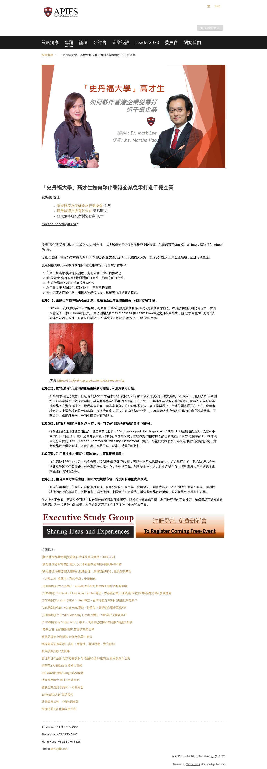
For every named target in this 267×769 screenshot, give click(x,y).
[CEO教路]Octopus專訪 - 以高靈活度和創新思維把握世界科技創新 (85, 586)
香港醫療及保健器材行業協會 (80, 205)
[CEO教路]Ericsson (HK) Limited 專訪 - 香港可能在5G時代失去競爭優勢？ (90, 600)
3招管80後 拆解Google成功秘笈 (63, 673)
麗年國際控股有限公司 (74, 210)
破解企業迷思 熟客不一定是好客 (62, 687)
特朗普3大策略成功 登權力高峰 (62, 665)
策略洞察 (47, 55)
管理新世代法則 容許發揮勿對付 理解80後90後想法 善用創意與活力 (86, 658)
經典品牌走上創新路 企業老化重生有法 (67, 636)
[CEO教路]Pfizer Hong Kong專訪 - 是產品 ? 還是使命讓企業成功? (84, 607)
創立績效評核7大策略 (56, 651)
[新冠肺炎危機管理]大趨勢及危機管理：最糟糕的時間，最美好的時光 (87, 571)
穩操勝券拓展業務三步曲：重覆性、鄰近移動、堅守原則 (78, 644)
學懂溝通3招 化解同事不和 (59, 709)
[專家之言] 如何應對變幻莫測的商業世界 (68, 629)
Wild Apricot (193, 764)
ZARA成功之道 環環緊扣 (57, 694)
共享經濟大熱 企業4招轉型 (60, 702)
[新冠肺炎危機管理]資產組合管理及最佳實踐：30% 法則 (78, 557)
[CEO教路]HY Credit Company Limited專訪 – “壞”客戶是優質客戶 (84, 615)
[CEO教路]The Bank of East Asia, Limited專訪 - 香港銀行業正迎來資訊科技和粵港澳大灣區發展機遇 (106, 593)
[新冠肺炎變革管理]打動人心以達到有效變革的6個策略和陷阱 (82, 564)
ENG (218, 6)
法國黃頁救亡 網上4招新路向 (60, 680)
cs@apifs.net (59, 749)
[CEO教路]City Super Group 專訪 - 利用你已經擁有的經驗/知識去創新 (87, 622)
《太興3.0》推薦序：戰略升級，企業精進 (69, 578)
